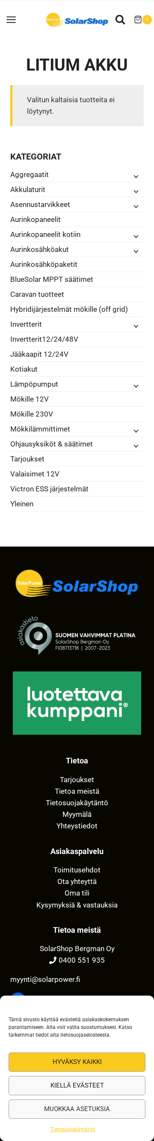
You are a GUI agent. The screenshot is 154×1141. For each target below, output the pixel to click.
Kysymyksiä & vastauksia (77, 905)
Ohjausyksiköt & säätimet (51, 444)
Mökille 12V (29, 399)
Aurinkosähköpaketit (43, 264)
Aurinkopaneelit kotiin (45, 234)
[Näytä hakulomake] (120, 19)
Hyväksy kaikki (77, 1062)
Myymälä (77, 814)
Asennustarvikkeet (40, 204)
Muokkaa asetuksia (77, 1109)
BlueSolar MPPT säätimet (51, 279)
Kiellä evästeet (77, 1085)
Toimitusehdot (77, 870)
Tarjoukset (27, 459)
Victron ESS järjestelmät (49, 489)
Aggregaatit (29, 174)
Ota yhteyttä (77, 881)
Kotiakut (24, 369)
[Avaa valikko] (15, 19)
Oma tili (77, 893)
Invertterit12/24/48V (44, 339)
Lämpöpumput (34, 384)
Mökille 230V (31, 414)
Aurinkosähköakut (39, 249)
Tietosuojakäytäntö (72, 1129)
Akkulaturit (27, 189)
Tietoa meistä (77, 791)
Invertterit (26, 324)
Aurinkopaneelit (35, 219)
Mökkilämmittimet (40, 429)
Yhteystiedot (77, 826)
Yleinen (21, 504)
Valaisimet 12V (34, 474)
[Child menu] (135, 175)
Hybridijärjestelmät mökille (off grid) (69, 309)
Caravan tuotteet (37, 294)
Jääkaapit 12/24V (39, 354)
